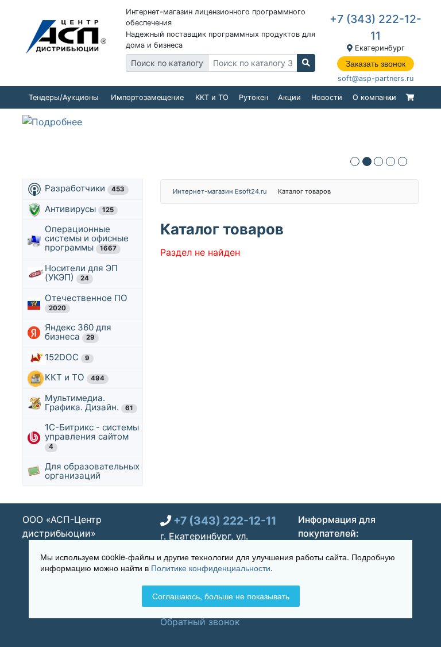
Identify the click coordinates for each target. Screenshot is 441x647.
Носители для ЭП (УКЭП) (81, 273)
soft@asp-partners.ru (375, 78)
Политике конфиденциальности (210, 567)
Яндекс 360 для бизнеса (78, 332)
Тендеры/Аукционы (64, 97)
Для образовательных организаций (92, 471)
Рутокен (253, 97)
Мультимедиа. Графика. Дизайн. (89, 402)
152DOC (67, 357)
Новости (326, 97)
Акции (289, 97)
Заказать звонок (375, 63)
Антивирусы (79, 208)
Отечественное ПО (87, 302)
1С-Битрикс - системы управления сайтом (92, 436)
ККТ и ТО (212, 97)
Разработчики (85, 188)
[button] (354, 161)
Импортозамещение (147, 97)
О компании (374, 97)
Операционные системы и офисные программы (87, 238)
